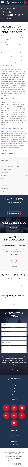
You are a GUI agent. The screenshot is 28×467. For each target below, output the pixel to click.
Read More (14, 266)
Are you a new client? (6, 342)
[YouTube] (6, 415)
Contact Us (14, 399)
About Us (14, 385)
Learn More (14, 227)
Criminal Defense (14, 392)
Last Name (4, 328)
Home (14, 382)
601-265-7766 (14, 444)
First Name (4, 324)
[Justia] (22, 407)
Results (14, 394)
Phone (3, 333)
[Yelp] (14, 415)
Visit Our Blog (14, 304)
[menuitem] (14, 166)
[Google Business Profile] (14, 423)
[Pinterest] (22, 415)
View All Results (14, 213)
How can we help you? (7, 347)
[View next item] (16, 207)
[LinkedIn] (14, 407)
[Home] (14, 2)
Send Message (14, 370)
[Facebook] (6, 407)
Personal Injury (13, 388)
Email (3, 337)
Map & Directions (14, 437)
